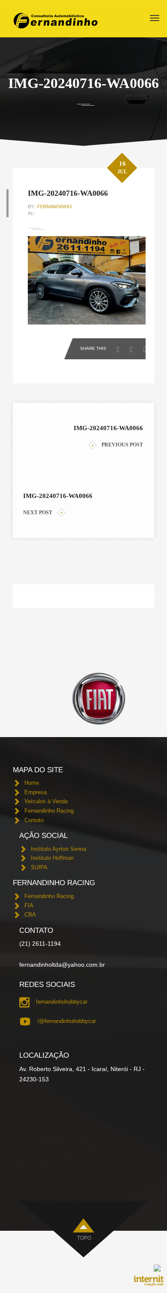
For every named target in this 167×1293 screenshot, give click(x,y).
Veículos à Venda (46, 801)
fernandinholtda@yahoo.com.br (62, 964)
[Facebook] (120, 347)
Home (31, 783)
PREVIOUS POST (122, 445)
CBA (30, 914)
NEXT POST (37, 513)
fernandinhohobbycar (61, 1002)
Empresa (35, 792)
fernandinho (54, 206)
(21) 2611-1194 (40, 943)
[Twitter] (133, 347)
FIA (28, 905)
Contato (34, 820)
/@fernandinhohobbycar (66, 1021)
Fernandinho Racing (49, 810)
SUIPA (39, 867)
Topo (84, 1238)
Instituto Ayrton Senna (58, 849)
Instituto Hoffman (52, 858)
